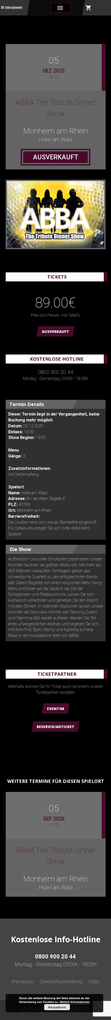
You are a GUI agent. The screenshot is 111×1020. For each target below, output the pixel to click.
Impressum (22, 981)
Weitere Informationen (75, 1002)
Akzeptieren (57, 1007)
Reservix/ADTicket (55, 726)
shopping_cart (88, 8)
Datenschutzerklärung (61, 981)
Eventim (55, 708)
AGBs (94, 981)
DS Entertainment (11, 8)
